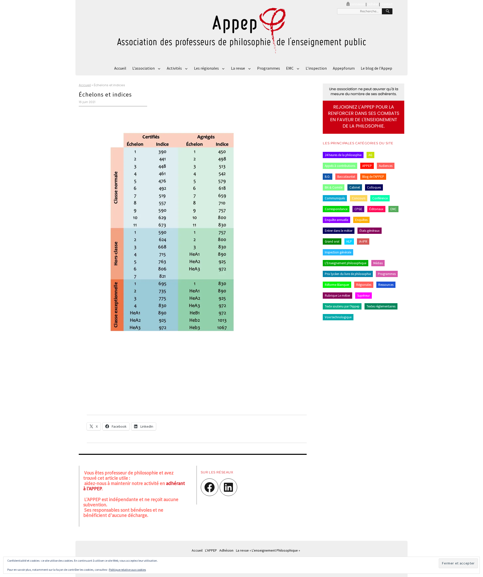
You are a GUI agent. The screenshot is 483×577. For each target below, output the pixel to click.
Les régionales (206, 68)
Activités (174, 68)
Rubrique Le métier (337, 295)
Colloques (374, 187)
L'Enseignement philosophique (345, 263)
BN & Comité (333, 187)
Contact (386, 4)
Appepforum (344, 68)
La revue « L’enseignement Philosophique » (268, 550)
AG (370, 155)
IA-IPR (363, 241)
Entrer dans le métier (338, 231)
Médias (378, 263)
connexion (357, 4)
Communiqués (335, 198)
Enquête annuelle (336, 220)
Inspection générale (338, 252)
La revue (238, 68)
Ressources (385, 285)
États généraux (369, 231)
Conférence (380, 198)
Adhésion (226, 550)
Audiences (385, 166)
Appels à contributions (340, 166)
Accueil (120, 68)
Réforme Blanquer (337, 285)
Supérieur (363, 295)
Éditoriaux (376, 209)
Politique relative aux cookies (127, 569)
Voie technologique (338, 317)
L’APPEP (211, 550)
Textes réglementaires (381, 306)
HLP (349, 241)
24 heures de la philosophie (343, 155)
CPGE (358, 209)
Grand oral (332, 241)
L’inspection (316, 68)
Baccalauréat (346, 176)
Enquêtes (361, 220)
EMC (290, 68)
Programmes (268, 68)
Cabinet (354, 187)
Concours (358, 198)
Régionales (363, 285)
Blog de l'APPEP (373, 176)
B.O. (327, 176)
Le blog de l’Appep (376, 68)
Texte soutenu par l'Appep (342, 306)
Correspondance (336, 209)
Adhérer (373, 4)
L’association (143, 68)
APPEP (367, 166)
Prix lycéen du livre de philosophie (348, 274)
